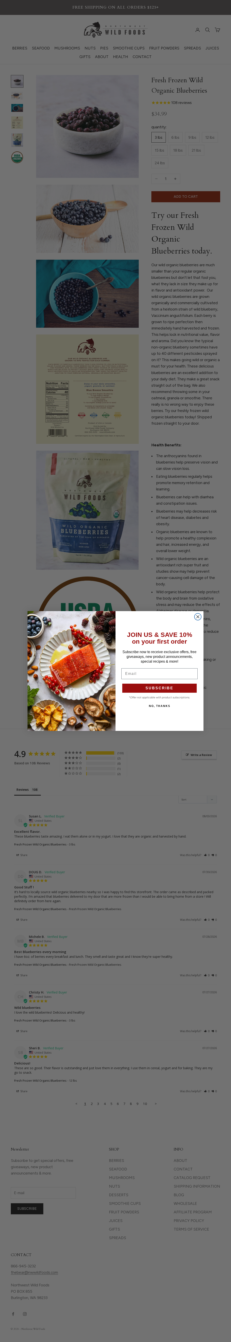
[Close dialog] (197, 616)
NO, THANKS (159, 706)
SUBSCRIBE (159, 688)
